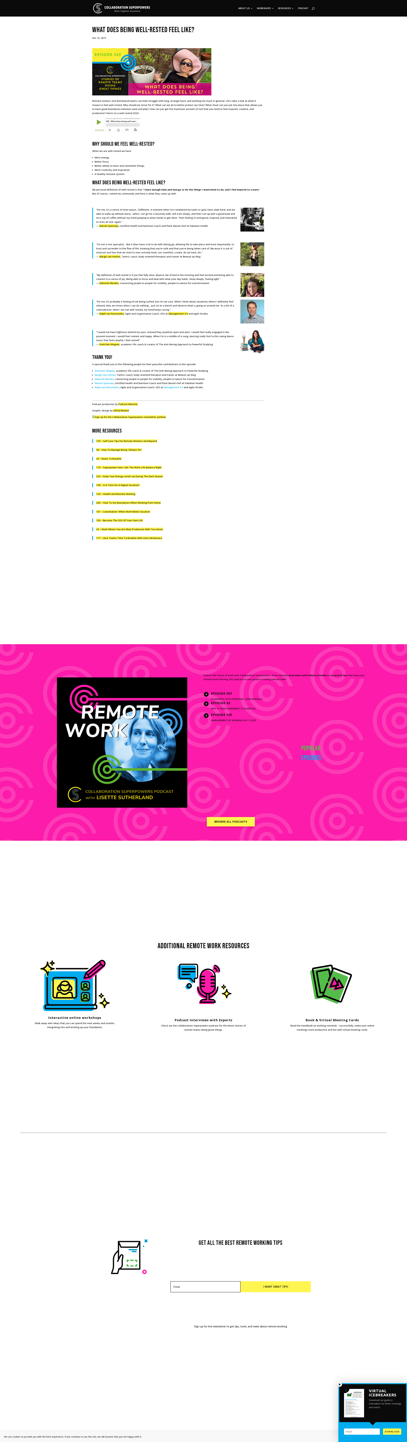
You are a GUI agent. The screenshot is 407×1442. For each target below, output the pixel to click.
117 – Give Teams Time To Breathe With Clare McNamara (129, 538)
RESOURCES (284, 8)
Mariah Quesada (108, 225)
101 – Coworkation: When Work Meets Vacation (123, 511)
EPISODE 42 (220, 703)
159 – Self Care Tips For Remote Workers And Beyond (126, 441)
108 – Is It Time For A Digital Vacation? (118, 485)
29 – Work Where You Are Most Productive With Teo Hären (129, 529)
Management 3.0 (178, 313)
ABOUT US (244, 8)
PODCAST (303, 8)
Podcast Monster (128, 404)
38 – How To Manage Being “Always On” (119, 449)
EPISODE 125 (221, 715)
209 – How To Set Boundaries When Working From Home (128, 502)
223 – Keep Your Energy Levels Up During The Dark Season (129, 476)
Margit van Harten (109, 256)
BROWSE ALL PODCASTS (230, 821)
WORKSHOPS (264, 8)
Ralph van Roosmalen (111, 313)
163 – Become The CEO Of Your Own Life (119, 520)
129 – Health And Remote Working (115, 494)
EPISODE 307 (221, 693)
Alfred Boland (121, 410)
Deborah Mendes (109, 283)
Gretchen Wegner (109, 344)
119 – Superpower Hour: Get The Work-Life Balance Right (129, 467)
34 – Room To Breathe (108, 458)
